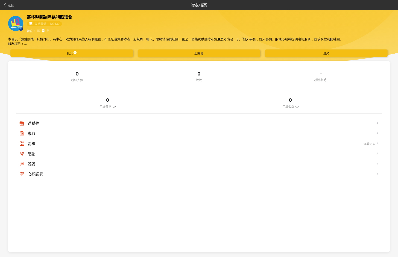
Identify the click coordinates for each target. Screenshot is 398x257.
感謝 (31, 153)
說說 (31, 164)
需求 (31, 143)
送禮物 (33, 123)
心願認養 (35, 174)
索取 (31, 133)
